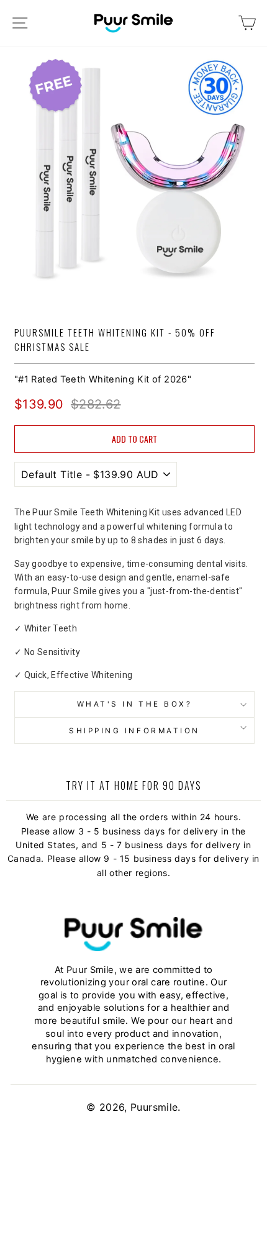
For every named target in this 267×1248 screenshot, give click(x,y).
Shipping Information (134, 730)
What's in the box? (134, 704)
